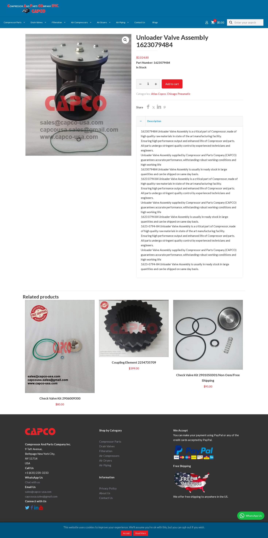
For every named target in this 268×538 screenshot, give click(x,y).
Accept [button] (126, 533)
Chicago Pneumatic (178, 93)
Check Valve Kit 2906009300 (59, 398)
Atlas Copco (158, 93)
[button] (125, 40)
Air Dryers (105, 460)
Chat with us (32, 482)
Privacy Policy (108, 488)
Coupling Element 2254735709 (134, 362)
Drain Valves (107, 446)
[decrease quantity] (140, 84)
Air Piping (105, 465)
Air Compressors (109, 455)
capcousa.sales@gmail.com (41, 496)
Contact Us (106, 498)
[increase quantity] (156, 84)
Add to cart (172, 84)
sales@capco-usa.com (38, 491)
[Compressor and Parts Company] (33, 8)
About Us (104, 493)
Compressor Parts (110, 441)
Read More (140, 533)
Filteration (105, 451)
